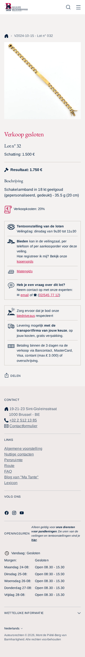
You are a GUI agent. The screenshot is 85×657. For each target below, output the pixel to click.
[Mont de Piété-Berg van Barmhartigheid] (16, 7)
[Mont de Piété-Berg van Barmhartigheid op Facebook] (7, 513)
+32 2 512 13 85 (23, 420)
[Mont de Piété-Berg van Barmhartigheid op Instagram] (14, 513)
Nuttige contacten (19, 454)
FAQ (8, 471)
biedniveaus (26, 316)
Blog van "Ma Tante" (21, 477)
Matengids (25, 271)
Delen (15, 376)
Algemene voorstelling (23, 448)
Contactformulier (23, 426)
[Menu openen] (78, 7)
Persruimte (13, 460)
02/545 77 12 (49, 295)
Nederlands (11, 628)
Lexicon (11, 483)
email (25, 295)
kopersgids (25, 261)
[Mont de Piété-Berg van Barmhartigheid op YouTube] (22, 513)
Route (9, 466)
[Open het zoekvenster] (68, 7)
